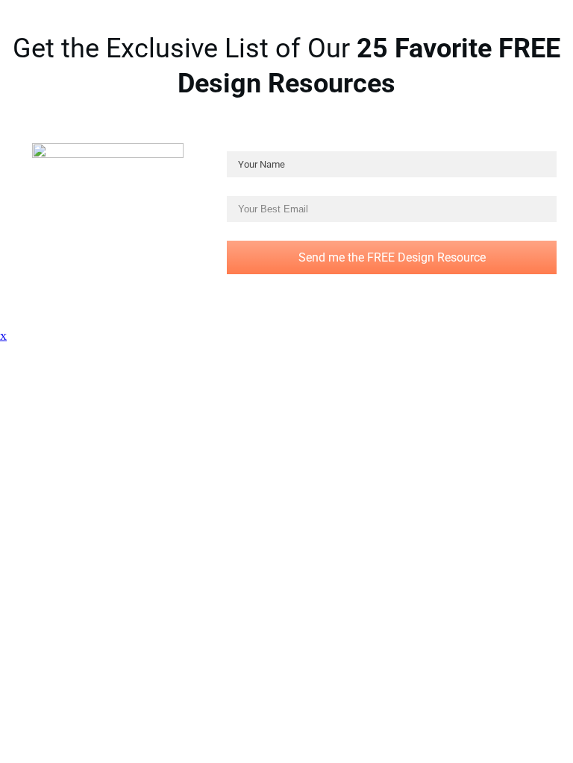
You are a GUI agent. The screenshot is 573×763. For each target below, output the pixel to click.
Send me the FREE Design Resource (392, 257)
